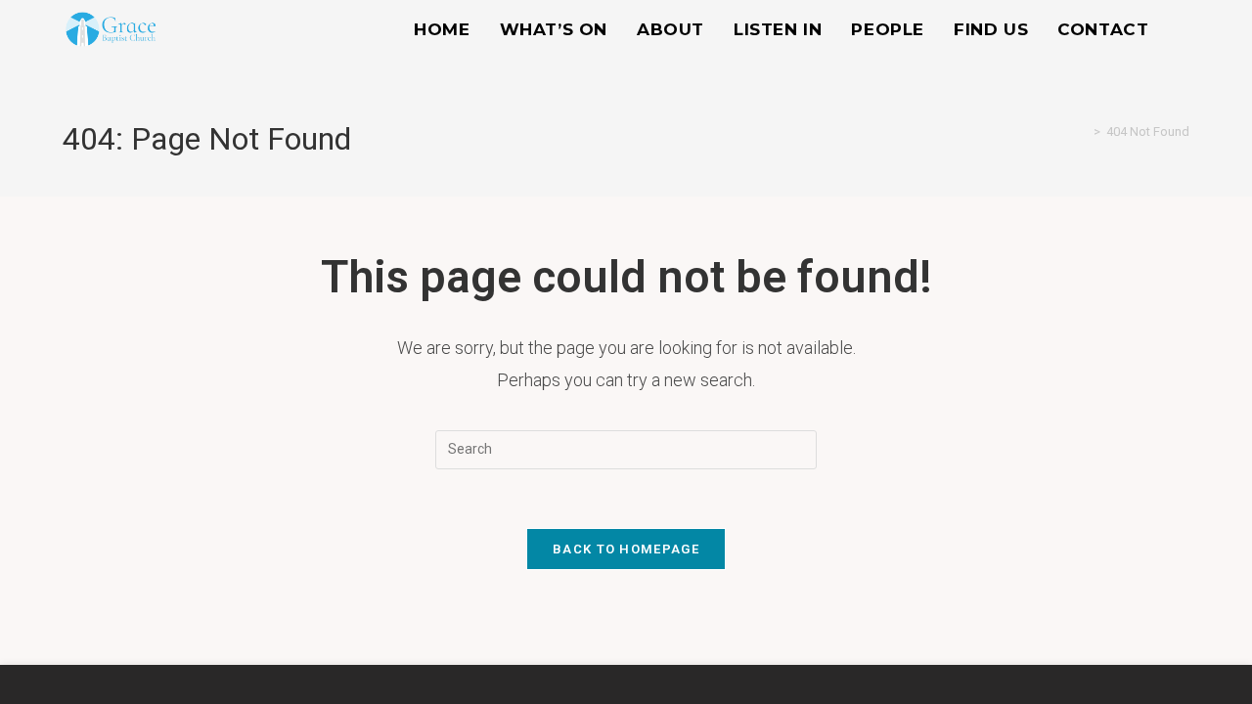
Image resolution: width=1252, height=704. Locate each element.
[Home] (1083, 131)
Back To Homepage (626, 549)
